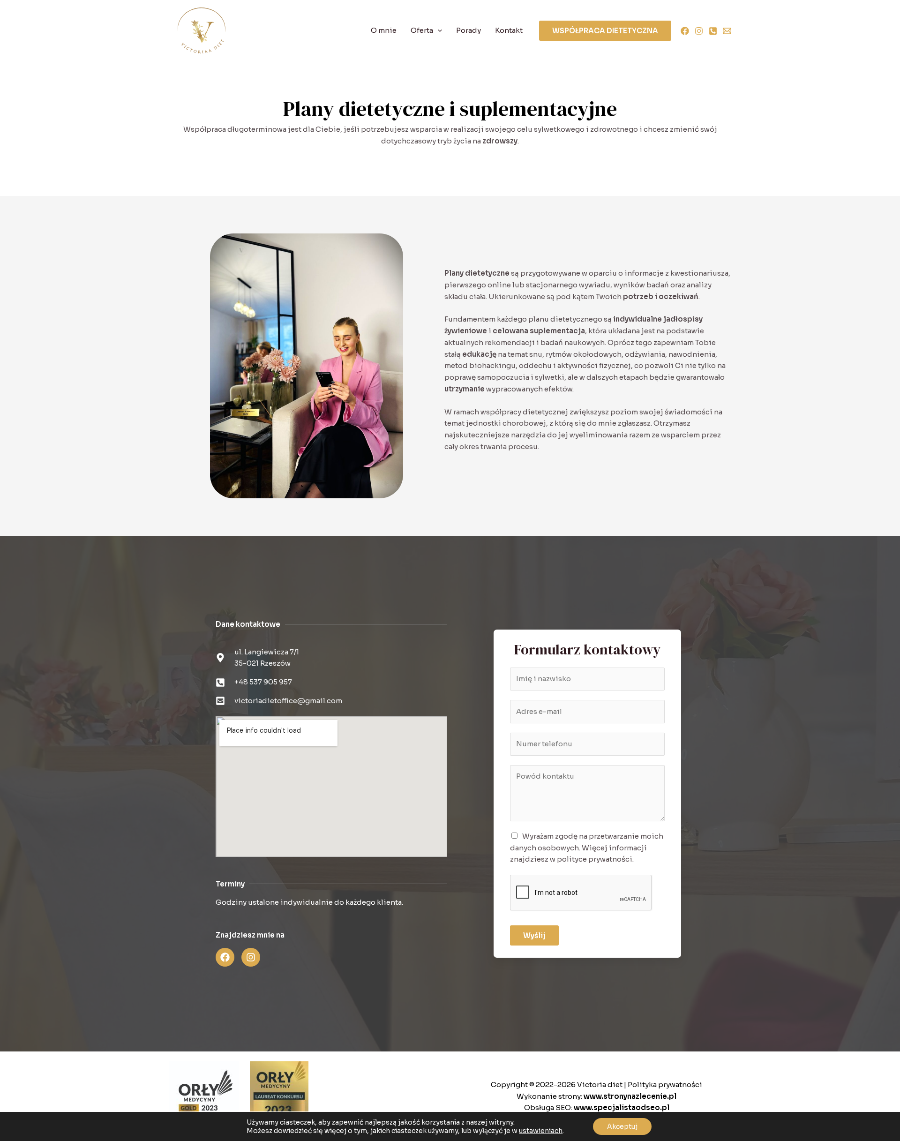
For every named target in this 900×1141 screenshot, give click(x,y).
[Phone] (713, 31)
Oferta (422, 30)
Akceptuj (622, 1126)
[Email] (727, 31)
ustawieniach (540, 1130)
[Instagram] (699, 31)
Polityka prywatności (665, 1084)
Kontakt (509, 30)
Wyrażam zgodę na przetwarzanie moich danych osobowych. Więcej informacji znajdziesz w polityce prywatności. (586, 848)
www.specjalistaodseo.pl (621, 1107)
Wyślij (534, 935)
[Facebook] (685, 31)
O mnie (384, 30)
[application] (437, 30)
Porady (468, 30)
